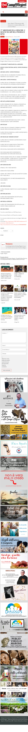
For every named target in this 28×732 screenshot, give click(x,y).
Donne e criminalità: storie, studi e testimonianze (19, 275)
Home (9, 23)
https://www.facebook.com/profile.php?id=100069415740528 (13, 224)
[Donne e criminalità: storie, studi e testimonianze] (20, 268)
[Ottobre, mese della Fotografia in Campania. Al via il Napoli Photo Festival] (7, 310)
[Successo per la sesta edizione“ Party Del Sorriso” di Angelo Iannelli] (20, 310)
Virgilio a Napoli (3, 253)
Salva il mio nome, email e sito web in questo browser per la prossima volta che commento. (6, 362)
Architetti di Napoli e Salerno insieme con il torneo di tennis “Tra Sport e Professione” (6, 276)
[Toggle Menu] (26, 15)
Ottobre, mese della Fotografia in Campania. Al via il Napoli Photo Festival (7, 318)
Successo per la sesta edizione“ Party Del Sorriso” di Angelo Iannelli (19, 318)
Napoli (12, 23)
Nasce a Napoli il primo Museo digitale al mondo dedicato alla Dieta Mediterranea (20, 295)
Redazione (11, 36)
